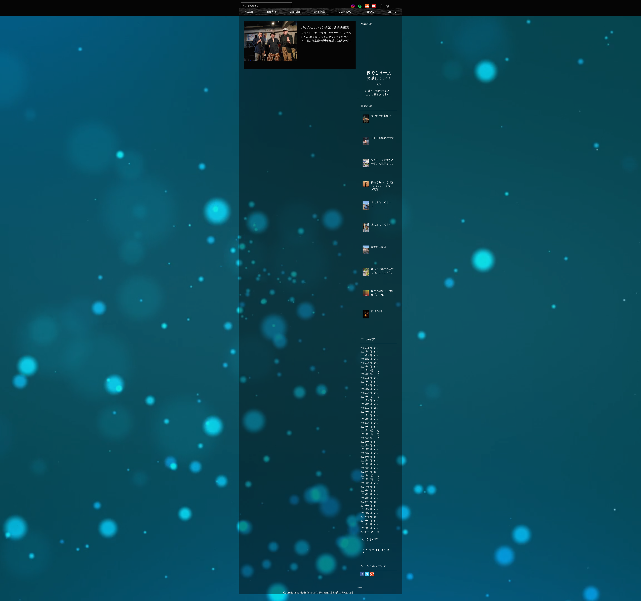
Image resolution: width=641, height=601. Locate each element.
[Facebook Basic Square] (362, 574)
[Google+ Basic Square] (372, 574)
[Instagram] (353, 6)
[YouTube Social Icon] (374, 6)
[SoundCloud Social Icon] (367, 6)
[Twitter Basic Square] (367, 574)
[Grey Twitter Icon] (388, 6)
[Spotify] (360, 6)
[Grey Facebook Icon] (381, 6)
